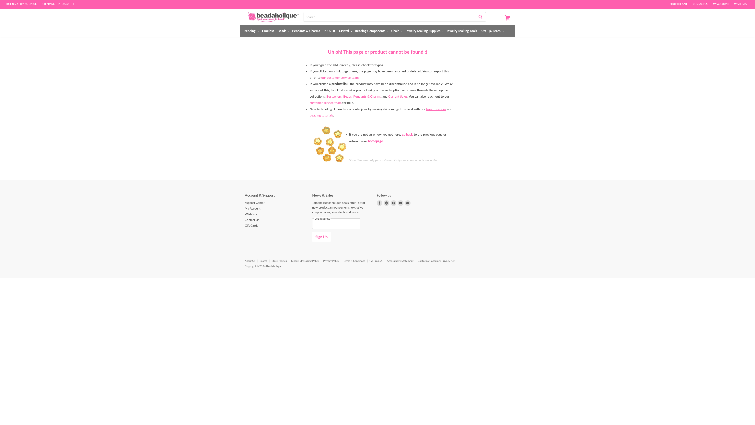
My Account (721, 4)
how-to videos (436, 109)
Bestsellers (334, 96)
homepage (375, 141)
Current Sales (397, 96)
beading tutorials (321, 115)
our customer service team (340, 77)
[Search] (480, 16)
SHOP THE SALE (679, 4)
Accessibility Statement (400, 260)
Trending (249, 31)
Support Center (255, 202)
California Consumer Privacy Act (436, 260)
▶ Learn (495, 31)
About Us (250, 260)
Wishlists (740, 4)
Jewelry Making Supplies (423, 31)
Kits (483, 31)
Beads (282, 31)
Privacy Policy (331, 260)
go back (407, 134)
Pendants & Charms (306, 31)
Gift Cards (251, 225)
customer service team (326, 102)
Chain (395, 31)
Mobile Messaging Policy (305, 260)
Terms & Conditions (354, 260)
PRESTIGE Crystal (337, 31)
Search (263, 260)
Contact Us (700, 4)
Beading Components (370, 31)
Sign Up (321, 237)
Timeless (267, 31)
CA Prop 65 (376, 260)
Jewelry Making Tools (461, 31)
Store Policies (279, 260)
